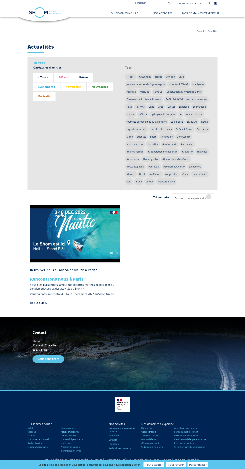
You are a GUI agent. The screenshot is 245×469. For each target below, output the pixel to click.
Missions (32, 431)
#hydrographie (150, 159)
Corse (185, 174)
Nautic (204, 121)
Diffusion (113, 439)
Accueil (200, 30)
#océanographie (135, 166)
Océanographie (148, 431)
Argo (161, 106)
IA (181, 114)
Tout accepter (154, 465)
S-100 (130, 136)
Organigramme (68, 428)
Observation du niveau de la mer (184, 91)
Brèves (83, 77)
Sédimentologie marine (152, 447)
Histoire (31, 435)
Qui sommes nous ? (124, 13)
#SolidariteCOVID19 (174, 166)
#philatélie (153, 166)
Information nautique (184, 443)
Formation (114, 444)
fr (215, 2)
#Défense (202, 151)
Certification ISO (68, 435)
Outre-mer (202, 129)
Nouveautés (100, 87)
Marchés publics (142, 459)
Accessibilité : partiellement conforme (111, 459)
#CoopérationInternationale (163, 151)
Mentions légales (79, 459)
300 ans (64, 77)
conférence (155, 174)
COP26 (171, 106)
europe (150, 181)
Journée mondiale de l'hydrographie (146, 84)
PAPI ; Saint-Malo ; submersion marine (186, 99)
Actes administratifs (70, 431)
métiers (143, 114)
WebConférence (166, 181)
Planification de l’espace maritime (190, 439)
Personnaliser (198, 465)
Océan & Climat (184, 129)
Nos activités (162, 13)
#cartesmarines (135, 151)
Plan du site (61, 459)
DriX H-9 (170, 76)
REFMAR (140, 106)
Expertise (184, 106)
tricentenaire (183, 136)
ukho (151, 106)
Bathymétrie (147, 428)
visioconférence (135, 144)
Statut (30, 428)
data (129, 181)
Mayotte (131, 91)
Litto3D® (192, 121)
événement (195, 166)
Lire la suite (38, 303)
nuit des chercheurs (161, 129)
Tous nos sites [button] (188, 3)
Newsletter (73, 87)
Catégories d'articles (47, 67)
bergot (158, 76)
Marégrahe (198, 84)
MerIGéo (144, 91)
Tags (128, 67)
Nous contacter (48, 359)
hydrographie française (163, 114)
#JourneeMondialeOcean (175, 159)
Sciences (141, 136)
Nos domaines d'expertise (201, 13)
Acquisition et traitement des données (122, 430)
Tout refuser (176, 465)
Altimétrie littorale (149, 435)
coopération (171, 174)
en (210, 2)
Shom (153, 136)
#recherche (187, 144)
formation (153, 144)
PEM (129, 106)
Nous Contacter (162, 459)
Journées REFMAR (178, 84)
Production (114, 435)
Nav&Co (157, 91)
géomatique (199, 106)
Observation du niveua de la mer (144, 99)
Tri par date (161, 197)
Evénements (46, 87)
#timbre (131, 174)
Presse (48, 459)
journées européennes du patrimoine (147, 121)
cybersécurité (200, 174)
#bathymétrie (169, 144)
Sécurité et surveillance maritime (189, 447)
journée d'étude (194, 114)
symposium (166, 136)
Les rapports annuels (38, 447)
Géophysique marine (151, 443)
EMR (181, 76)
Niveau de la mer (149, 439)
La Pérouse (177, 121)
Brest (142, 174)
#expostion (133, 159)
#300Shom (145, 76)
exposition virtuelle (137, 129)
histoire (131, 114)
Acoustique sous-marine (185, 428)
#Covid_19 (187, 151)
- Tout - (43, 77)
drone (139, 181)
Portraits (44, 96)
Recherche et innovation (120, 448)
